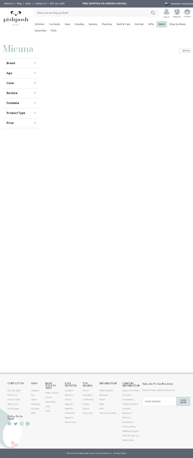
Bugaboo (87, 395)
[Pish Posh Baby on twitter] (15, 424)
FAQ (101, 408)
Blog (19, 3)
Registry (177, 17)
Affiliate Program (130, 431)
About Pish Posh (130, 390)
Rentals (139, 24)
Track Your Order (107, 413)
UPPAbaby (88, 399)
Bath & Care (123, 24)
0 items (187, 16)
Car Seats (54, 24)
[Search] (155, 13)
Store (28, 3)
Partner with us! (130, 435)
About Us (8, 3)
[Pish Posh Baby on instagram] (21, 424)
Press (102, 399)
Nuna (86, 390)
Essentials (40, 30)
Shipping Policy (130, 404)
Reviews (103, 395)
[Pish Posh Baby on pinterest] (27, 424)
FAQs (54, 30)
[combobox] (96, 13)
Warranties (128, 440)
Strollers (39, 24)
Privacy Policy (129, 426)
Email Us (12, 395)
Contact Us (40, 3)
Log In (167, 17)
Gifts (151, 24)
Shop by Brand (177, 24)
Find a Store (14, 399)
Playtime (107, 24)
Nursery (93, 24)
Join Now (183, 401)
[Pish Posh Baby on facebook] (9, 424)
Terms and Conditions (99, 453)
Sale (47, 410)
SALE (162, 24)
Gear (67, 24)
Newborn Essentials (182, 3)
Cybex (86, 404)
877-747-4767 (57, 3)
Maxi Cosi (88, 413)
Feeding (79, 24)
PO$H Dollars (106, 390)
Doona (86, 408)
